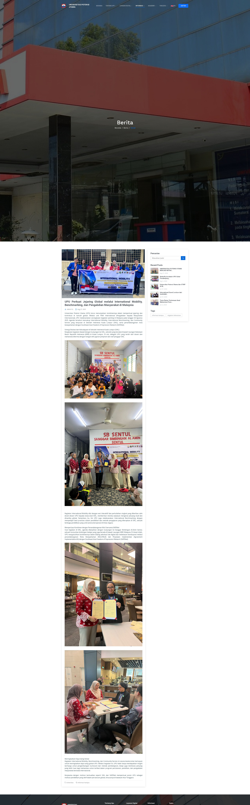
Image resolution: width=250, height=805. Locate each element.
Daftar (183, 6)
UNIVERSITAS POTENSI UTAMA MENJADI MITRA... (171, 269)
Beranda (99, 6)
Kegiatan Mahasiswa (174, 315)
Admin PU (70, 309)
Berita (126, 128)
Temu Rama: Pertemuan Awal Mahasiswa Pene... (170, 301)
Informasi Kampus (83, 783)
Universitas (70, 783)
